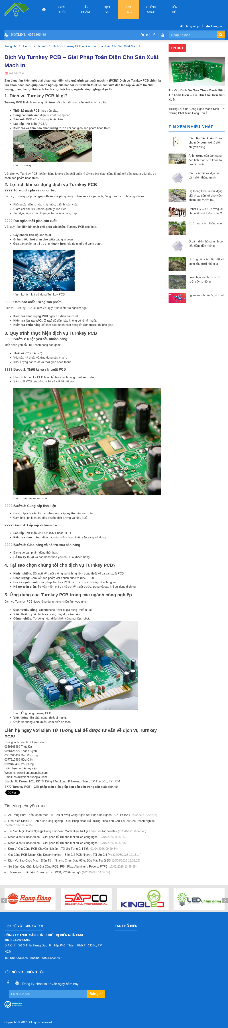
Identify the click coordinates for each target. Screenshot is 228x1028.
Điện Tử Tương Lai (62, 730)
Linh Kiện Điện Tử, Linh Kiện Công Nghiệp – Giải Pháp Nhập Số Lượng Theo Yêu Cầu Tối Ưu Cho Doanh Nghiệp (81, 821)
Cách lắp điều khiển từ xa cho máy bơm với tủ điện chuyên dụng (205, 143)
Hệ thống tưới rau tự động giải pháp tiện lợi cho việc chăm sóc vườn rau (205, 195)
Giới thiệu (62, 9)
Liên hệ (174, 9)
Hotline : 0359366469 (28, 34)
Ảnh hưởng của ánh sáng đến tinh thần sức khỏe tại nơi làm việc (205, 160)
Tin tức (128, 9)
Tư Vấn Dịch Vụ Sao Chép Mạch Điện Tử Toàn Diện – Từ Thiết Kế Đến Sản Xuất (197, 94)
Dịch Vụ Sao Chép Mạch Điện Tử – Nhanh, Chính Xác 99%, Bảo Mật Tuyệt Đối (59, 860)
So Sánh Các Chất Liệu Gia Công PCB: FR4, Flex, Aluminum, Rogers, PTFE (58, 866)
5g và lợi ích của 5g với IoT (207, 295)
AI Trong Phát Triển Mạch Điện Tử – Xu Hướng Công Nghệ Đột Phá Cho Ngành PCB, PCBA (68, 815)
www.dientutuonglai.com (32, 772)
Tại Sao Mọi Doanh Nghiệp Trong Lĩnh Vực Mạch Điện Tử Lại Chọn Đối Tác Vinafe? (62, 831)
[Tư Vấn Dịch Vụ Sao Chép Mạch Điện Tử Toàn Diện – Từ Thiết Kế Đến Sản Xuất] (197, 71)
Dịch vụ (107, 9)
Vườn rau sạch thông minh (206, 223)
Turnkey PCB (41, 95)
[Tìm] (221, 34)
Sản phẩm (85, 9)
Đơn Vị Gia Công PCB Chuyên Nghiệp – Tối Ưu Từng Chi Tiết (48, 848)
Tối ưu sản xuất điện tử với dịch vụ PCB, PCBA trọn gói (44, 872)
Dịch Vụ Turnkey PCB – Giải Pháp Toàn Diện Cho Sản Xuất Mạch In (97, 46)
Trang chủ (10, 46)
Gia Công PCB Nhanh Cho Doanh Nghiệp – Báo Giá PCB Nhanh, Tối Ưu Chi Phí (60, 854)
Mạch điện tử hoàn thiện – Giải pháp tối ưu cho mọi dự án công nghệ (53, 837)
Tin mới (42, 46)
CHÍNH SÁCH (151, 9)
